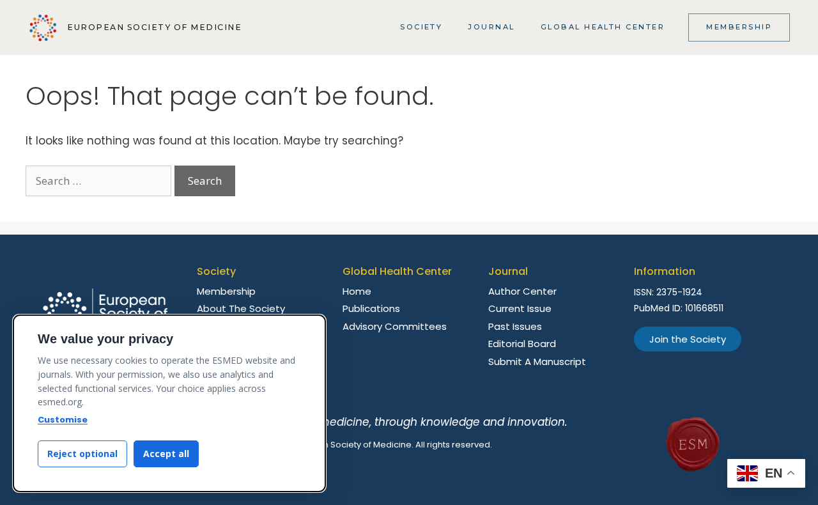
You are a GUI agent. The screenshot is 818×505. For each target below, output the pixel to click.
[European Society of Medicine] (43, 28)
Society (421, 26)
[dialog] (169, 403)
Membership (739, 26)
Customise (63, 420)
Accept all (166, 453)
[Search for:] (100, 181)
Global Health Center (603, 26)
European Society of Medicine (154, 27)
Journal (491, 26)
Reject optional (82, 453)
